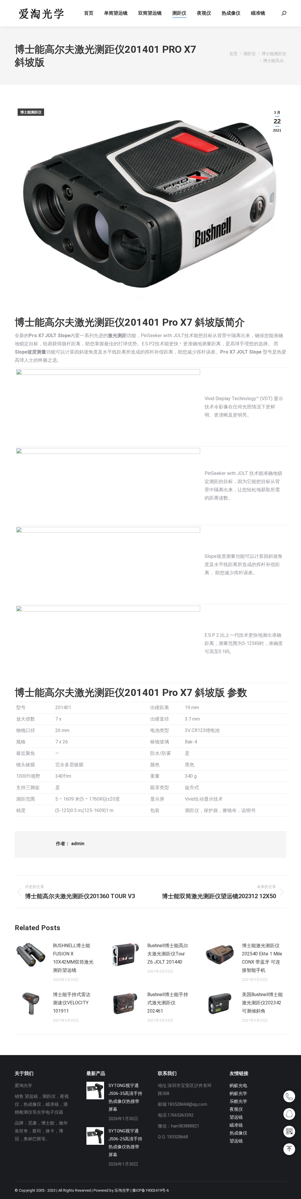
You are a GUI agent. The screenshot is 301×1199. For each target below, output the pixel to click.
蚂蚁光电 (238, 1085)
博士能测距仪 (30, 112)
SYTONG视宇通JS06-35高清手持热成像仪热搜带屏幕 (125, 1097)
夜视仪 (236, 1109)
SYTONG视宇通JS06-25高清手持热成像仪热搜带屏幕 (125, 1142)
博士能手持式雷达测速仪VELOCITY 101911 (72, 1003)
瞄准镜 (236, 1125)
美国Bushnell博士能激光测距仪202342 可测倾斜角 (262, 1003)
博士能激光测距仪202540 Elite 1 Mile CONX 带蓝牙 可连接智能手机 (262, 958)
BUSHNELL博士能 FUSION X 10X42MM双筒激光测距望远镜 (73, 958)
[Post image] (31, 955)
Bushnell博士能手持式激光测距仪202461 (167, 1003)
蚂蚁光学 (238, 1093)
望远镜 (236, 1117)
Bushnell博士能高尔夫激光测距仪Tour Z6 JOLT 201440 (167, 954)
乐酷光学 (238, 1101)
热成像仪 (238, 1133)
